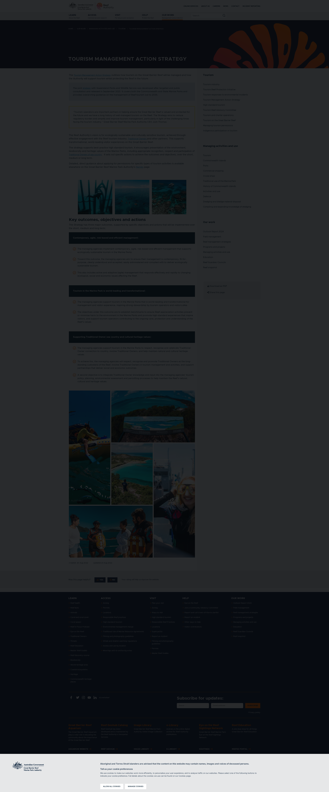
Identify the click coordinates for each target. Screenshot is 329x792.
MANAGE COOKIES (135, 786)
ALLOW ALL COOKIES (111, 786)
